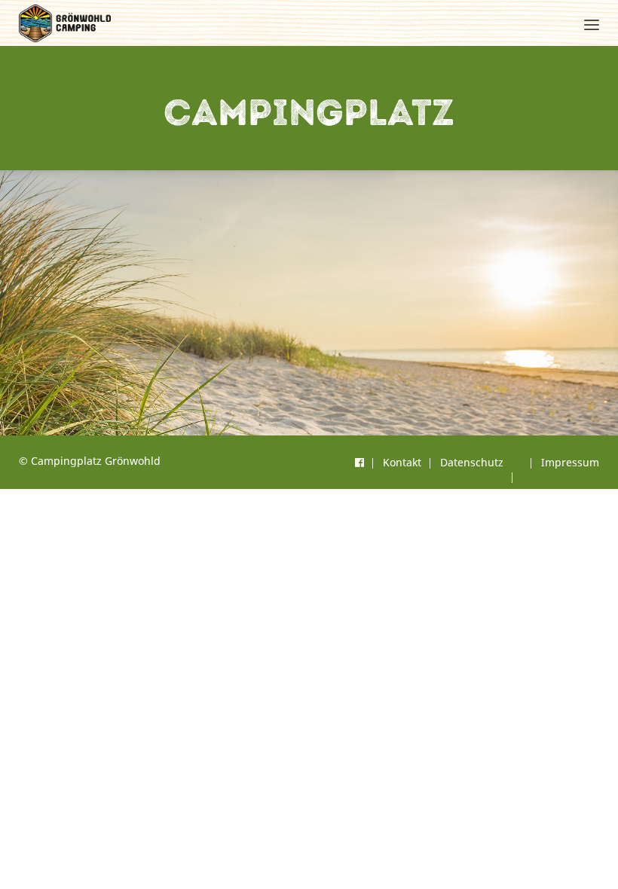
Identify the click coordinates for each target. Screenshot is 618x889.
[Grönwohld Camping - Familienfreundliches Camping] (65, 23)
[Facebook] (359, 462)
